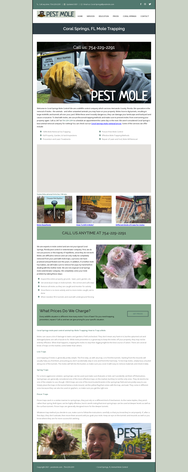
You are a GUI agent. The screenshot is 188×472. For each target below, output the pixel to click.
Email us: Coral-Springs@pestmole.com (99, 4)
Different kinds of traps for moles (130, 225)
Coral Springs (129, 16)
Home (80, 16)
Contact (145, 16)
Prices (116, 16)
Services (91, 16)
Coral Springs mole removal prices (106, 123)
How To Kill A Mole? (85, 225)
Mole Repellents (44, 225)
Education (104, 16)
